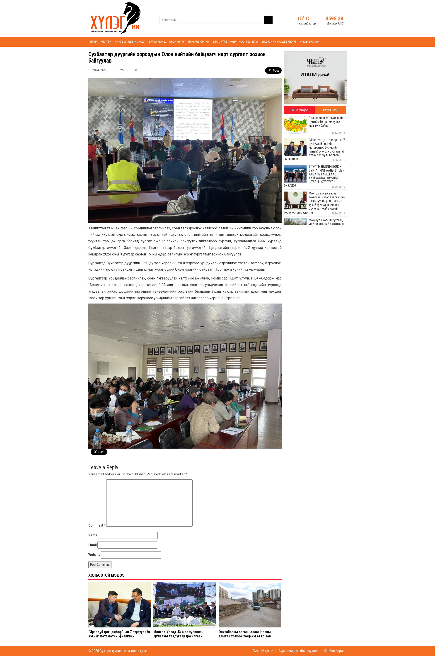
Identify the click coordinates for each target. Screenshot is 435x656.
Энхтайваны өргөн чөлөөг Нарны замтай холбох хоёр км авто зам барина (245, 636)
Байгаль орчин (198, 41)
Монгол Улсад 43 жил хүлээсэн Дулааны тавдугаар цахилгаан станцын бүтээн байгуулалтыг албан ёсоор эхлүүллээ (183, 638)
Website (94, 554)
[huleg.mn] (115, 18)
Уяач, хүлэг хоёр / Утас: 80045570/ (235, 41)
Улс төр (105, 41)
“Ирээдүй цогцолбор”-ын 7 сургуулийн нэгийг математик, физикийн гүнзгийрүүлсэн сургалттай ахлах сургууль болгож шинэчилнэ (119, 638)
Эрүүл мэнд (157, 41)
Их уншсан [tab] (330, 110)
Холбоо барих (334, 651)
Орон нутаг (177, 41)
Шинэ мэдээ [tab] (299, 110)
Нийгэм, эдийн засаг (130, 41)
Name (92, 535)
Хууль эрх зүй (309, 41)
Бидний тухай (263, 651)
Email (92, 545)
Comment (97, 525)
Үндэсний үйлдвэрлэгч (279, 41)
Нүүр (93, 41)
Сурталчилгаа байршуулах (298, 651)
